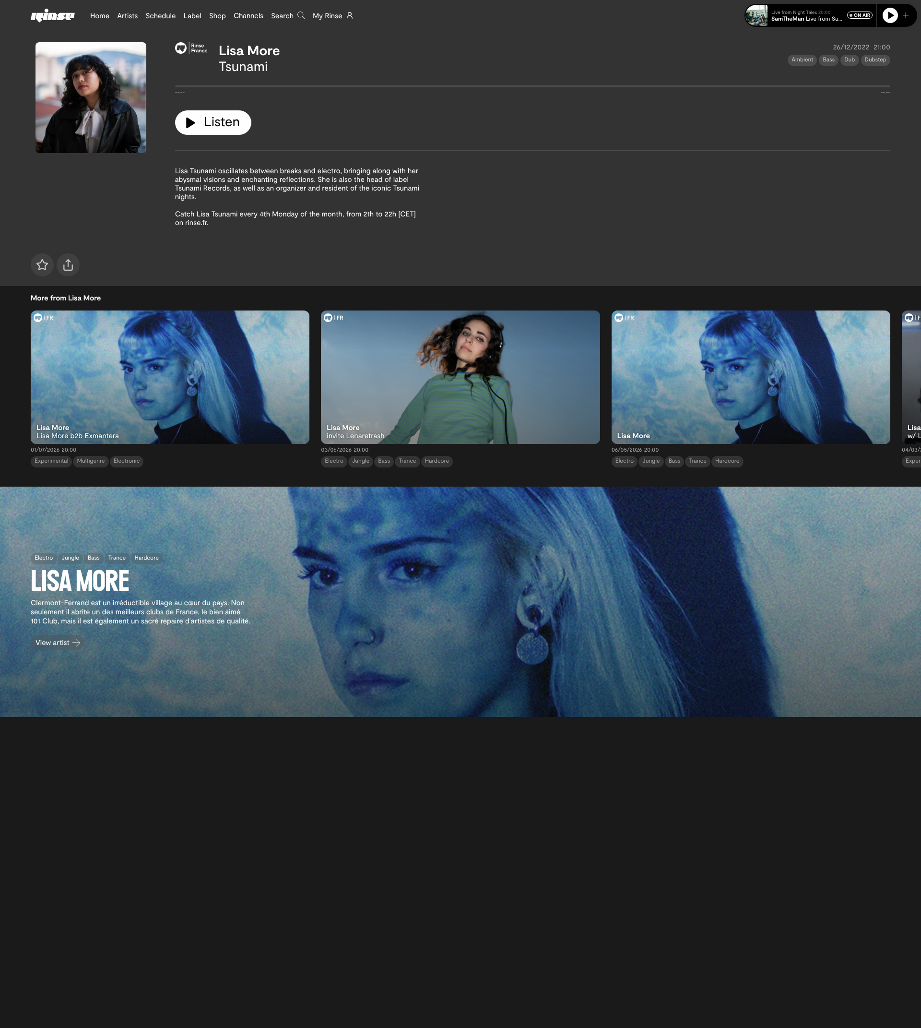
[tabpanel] (532, 88)
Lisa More (249, 50)
